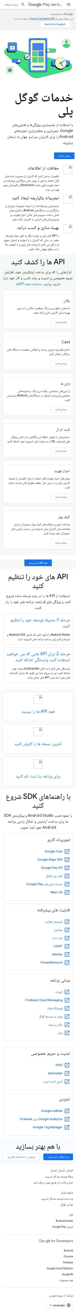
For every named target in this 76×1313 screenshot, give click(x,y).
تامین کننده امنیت (53, 1081)
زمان (60, 1033)
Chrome (68, 1256)
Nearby (57, 954)
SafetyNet (55, 1073)
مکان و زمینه (55, 1025)
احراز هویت (62, 471)
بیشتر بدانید (64, 155)
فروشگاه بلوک (55, 1008)
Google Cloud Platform (60, 1268)
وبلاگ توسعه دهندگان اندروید (59, 1176)
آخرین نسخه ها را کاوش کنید (38, 743)
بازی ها (65, 383)
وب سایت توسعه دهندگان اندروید (57, 1198)
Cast (66, 342)
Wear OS (56, 892)
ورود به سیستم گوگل (51, 1016)
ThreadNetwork (51, 962)
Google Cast (53, 851)
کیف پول (64, 516)
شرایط (70, 1295)
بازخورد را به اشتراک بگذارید (21, 1157)
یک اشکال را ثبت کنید (58, 1157)
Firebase (68, 1262)
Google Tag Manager (48, 1127)
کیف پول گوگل (54, 876)
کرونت (59, 992)
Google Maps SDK (50, 860)
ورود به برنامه (11, 4)
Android (68, 1250)
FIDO (59, 1065)
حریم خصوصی (56, 1295)
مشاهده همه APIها (29, 284)
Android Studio (64, 1220)
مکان (66, 300)
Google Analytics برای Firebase (41, 1119)
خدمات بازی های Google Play (44, 884)
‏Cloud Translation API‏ (42, 18)
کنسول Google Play (62, 1226)
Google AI (67, 1274)
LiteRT (58, 946)
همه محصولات (66, 1280)
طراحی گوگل (67, 1204)
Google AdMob (52, 1111)
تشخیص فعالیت (53, 922)
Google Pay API (52, 868)
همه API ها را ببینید (38, 562)
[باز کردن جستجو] (23, 4)
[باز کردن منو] (68, 4)
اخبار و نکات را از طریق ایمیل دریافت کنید (53, 1182)
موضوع (58, 930)
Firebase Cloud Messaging (44, 1000)
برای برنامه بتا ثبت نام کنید (38, 776)
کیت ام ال (63, 429)
